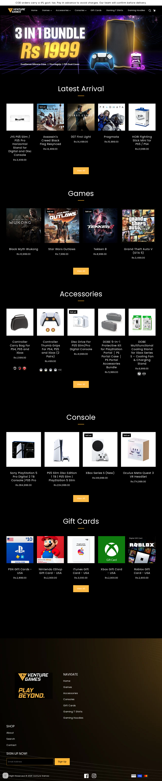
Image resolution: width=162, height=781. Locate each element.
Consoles (69, 699)
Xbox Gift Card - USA (111, 571)
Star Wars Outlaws (61, 249)
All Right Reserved (15, 776)
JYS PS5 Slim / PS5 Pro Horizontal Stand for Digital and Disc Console (20, 146)
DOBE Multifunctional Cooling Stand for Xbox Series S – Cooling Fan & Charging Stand (142, 352)
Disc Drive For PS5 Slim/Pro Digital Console (81, 345)
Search (10, 738)
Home (66, 680)
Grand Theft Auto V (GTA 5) (138, 251)
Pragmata (111, 137)
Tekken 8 (100, 249)
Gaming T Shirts (73, 711)
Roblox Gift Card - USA (142, 571)
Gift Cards (69, 705)
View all (81, 170)
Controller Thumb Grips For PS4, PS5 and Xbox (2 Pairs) (50, 349)
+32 (59, 370)
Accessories (70, 693)
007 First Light (81, 137)
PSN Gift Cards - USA (20, 571)
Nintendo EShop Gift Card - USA (50, 571)
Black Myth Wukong (23, 249)
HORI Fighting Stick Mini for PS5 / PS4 (142, 140)
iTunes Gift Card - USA (81, 571)
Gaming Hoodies (73, 717)
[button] (150, 10)
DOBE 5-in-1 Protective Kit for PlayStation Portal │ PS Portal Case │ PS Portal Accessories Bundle (111, 354)
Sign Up (62, 761)
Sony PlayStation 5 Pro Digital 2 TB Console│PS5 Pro (23, 476)
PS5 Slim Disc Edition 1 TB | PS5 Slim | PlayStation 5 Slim (62, 476)
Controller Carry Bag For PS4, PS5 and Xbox (20, 347)
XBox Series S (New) (100, 473)
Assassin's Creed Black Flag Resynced (50, 140)
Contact (11, 745)
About (10, 732)
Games (67, 687)
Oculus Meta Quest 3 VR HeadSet (138, 474)
